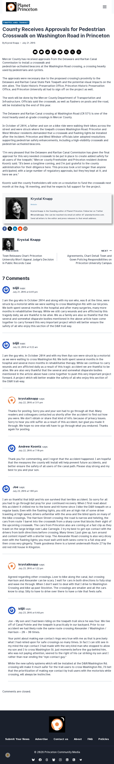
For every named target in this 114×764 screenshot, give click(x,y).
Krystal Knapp (42, 199)
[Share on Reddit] (47, 52)
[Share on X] (72, 52)
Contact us (61, 739)
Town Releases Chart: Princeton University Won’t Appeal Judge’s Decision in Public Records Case (28, 257)
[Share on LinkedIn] (66, 52)
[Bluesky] (33, 760)
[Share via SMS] (41, 52)
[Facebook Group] (53, 760)
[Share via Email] (35, 52)
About (78, 739)
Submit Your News (17, 739)
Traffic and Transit (16, 22)
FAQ (90, 739)
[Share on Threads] (78, 52)
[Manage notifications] (7, 755)
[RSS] (74, 760)
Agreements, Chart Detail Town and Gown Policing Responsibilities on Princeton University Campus (89, 257)
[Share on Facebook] (54, 52)
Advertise (41, 739)
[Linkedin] (67, 760)
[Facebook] (40, 760)
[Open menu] (104, 7)
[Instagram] (60, 760)
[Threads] (47, 760)
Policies (103, 739)
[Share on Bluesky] (60, 52)
